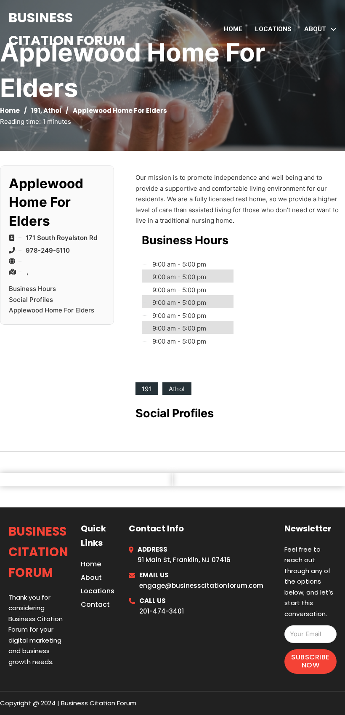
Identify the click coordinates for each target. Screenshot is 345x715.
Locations (273, 29)
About (91, 577)
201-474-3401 (161, 611)
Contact (95, 604)
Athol (52, 110)
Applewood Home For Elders (51, 310)
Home (233, 29)
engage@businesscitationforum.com (201, 585)
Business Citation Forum (66, 29)
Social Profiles (31, 300)
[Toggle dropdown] (333, 29)
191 (35, 110)
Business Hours (32, 289)
